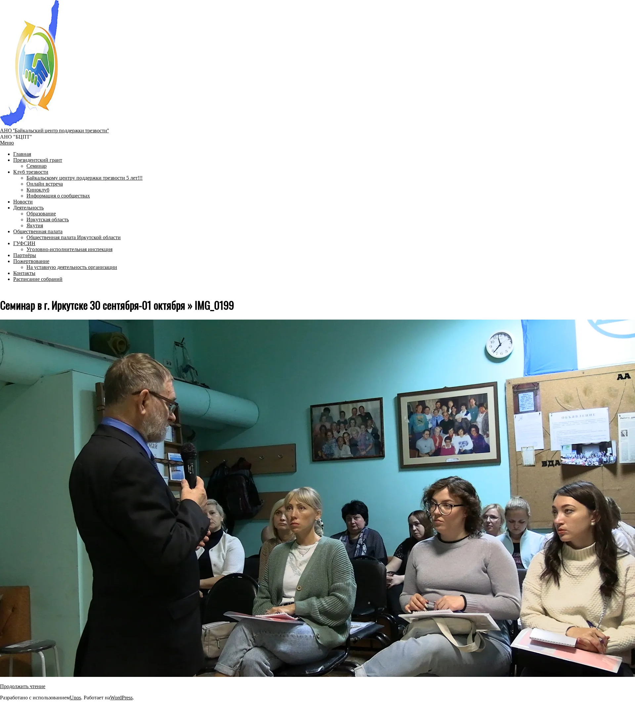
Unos (75, 697)
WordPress (121, 697)
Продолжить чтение (22, 686)
